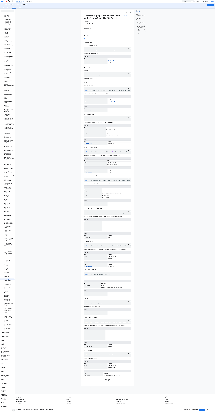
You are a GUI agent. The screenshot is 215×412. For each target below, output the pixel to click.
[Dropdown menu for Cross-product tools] (35, 1)
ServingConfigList (88, 110)
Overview (3, 7)
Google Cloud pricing (20, 399)
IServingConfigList (112, 60)
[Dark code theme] (128, 48)
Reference (14, 7)
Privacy (23, 409)
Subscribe (202, 409)
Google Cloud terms (34, 409)
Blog (166, 397)
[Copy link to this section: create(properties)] (94, 86)
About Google (18, 409)
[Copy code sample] (130, 48)
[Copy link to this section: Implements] (92, 28)
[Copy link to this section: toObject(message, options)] (99, 317)
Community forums (69, 397)
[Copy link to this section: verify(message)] (93, 350)
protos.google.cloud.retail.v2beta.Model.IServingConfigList (95, 30)
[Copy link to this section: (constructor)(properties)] (98, 45)
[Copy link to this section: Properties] (91, 67)
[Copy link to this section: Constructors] (93, 42)
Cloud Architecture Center (120, 403)
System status (68, 403)
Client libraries (24, 4)
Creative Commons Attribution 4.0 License (111, 387)
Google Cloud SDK (8, 4)
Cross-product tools (30, 1)
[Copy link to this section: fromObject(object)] (95, 241)
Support (67, 399)
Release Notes (68, 401)
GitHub (117, 397)
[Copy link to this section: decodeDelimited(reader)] (98, 147)
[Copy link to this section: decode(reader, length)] (96, 114)
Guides (8, 7)
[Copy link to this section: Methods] (90, 83)
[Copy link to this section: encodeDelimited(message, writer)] (103, 208)
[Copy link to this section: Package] (90, 35)
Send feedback (127, 15)
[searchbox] (7, 11)
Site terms (28, 409)
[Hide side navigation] (13, 410)
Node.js (17, 4)
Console (197, 1)
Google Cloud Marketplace (21, 401)
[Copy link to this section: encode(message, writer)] (98, 176)
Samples (19, 7)
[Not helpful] (130, 13)
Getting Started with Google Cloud (122, 399)
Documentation (89, 12)
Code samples (118, 401)
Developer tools (96, 12)
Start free (210, 4)
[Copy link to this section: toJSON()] (89, 298)
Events (166, 399)
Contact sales (18, 403)
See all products (19, 397)
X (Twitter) (167, 401)
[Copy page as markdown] (118, 18)
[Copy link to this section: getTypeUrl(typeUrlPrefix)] (98, 270)
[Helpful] (129, 13)
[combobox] (187, 1)
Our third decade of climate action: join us (46, 409)
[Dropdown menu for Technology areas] (23, 1)
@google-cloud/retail (88, 38)
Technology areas (19, 1)
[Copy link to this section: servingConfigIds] (93, 70)
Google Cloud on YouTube (169, 403)
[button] (7, 332)
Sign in (212, 1)
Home (85, 12)
